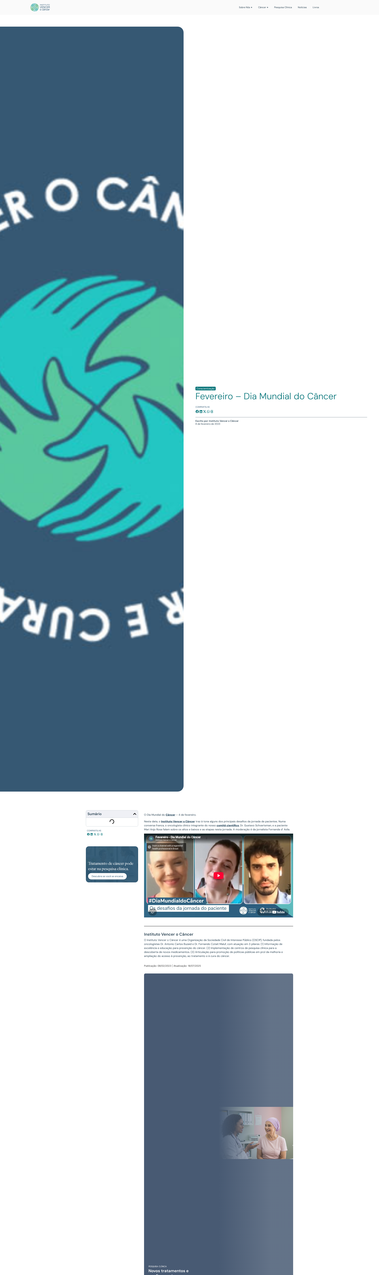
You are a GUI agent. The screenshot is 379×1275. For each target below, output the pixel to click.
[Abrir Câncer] (267, 7)
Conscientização (206, 388)
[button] (197, 411)
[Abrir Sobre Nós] (251, 7)
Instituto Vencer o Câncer (178, 821)
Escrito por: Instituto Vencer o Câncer (217, 420)
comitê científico (228, 825)
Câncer (170, 815)
